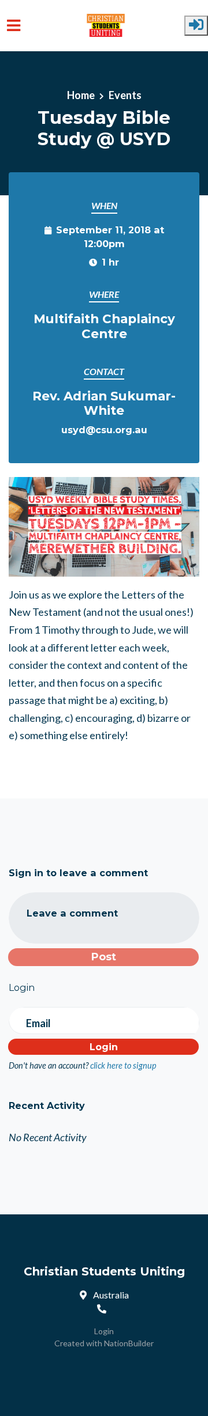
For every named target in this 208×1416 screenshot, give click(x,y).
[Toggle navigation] (13, 26)
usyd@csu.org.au (104, 430)
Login (104, 1331)
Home (81, 95)
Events (125, 95)
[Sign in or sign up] (196, 26)
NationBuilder (129, 1343)
